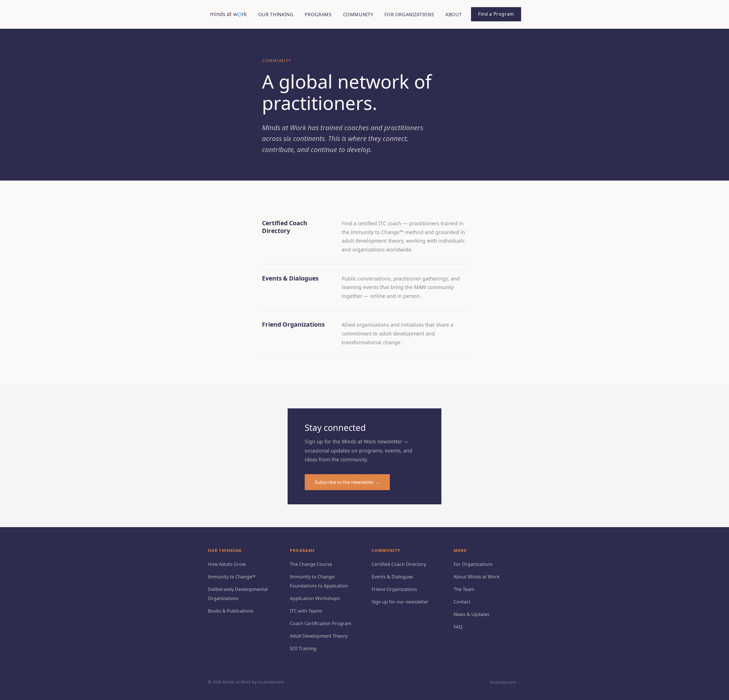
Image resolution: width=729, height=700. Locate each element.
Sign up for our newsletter (400, 602)
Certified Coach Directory (399, 564)
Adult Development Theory (319, 636)
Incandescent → (505, 682)
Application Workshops (315, 598)
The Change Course (311, 564)
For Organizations (409, 14)
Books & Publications (230, 611)
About (453, 14)
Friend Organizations (394, 589)
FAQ (458, 627)
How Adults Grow (227, 564)
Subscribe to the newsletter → (347, 482)
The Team (464, 589)
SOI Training (303, 648)
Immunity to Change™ (231, 577)
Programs (318, 14)
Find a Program (496, 14)
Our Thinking (276, 14)
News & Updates (472, 614)
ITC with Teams (306, 611)
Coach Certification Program (320, 623)
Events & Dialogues (392, 577)
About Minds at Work (476, 577)
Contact (462, 602)
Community (358, 14)
